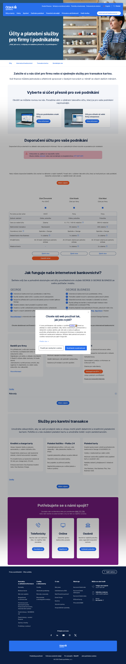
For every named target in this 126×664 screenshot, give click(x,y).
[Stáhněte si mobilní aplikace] (100, 592)
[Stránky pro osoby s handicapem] (100, 599)
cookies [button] (72, 325)
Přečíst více (43, 341)
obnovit (42, 156)
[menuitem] (9, 13)
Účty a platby (27, 572)
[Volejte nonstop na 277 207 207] (100, 586)
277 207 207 (78, 156)
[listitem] (88, 312)
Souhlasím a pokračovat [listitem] (76, 348)
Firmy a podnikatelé (15, 572)
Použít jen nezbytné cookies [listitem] (51, 348)
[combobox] (109, 13)
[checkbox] (45, 208)
